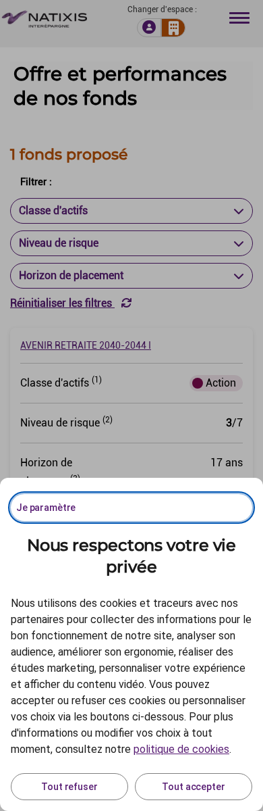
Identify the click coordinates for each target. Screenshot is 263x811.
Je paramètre (46, 507)
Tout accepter (193, 786)
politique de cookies (181, 749)
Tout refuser (69, 786)
